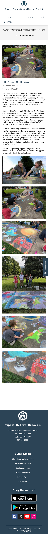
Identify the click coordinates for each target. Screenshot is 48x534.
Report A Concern (23, 472)
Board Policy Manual (23, 463)
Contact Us (23, 481)
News (43, 30)
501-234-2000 (22, 440)
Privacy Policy (22, 477)
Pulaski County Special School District (19, 30)
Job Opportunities (23, 468)
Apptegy (28, 531)
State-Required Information (23, 459)
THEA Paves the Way (27, 35)
